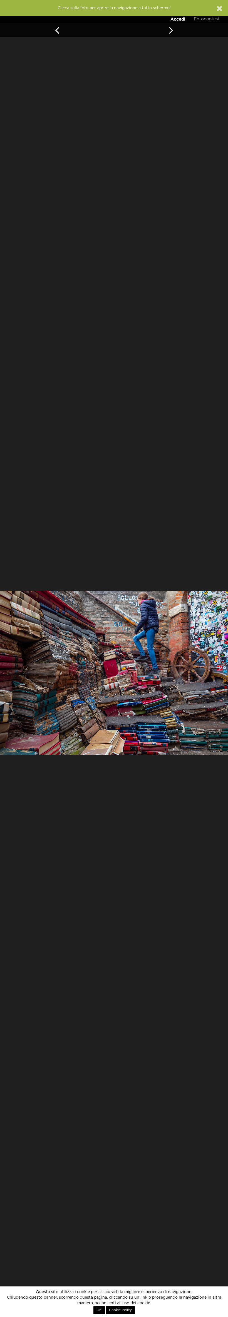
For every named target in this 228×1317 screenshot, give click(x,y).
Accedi (177, 19)
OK (99, 1310)
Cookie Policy (120, 1310)
